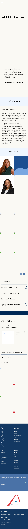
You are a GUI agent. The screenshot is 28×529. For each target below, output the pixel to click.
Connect (4, 173)
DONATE (3, 484)
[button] (24, 274)
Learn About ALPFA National (13, 82)
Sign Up (13, 381)
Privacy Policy (3, 524)
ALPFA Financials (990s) (6, 522)
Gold (20, 325)
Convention (17, 435)
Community (14, 327)
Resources (17, 441)
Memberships (4, 455)
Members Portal (16, 455)
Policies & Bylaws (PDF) (5, 519)
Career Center (16, 461)
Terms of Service (4, 517)
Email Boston (13, 409)
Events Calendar (16, 467)
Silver (2, 327)
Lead (2, 325)
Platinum (14, 325)
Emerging (8, 325)
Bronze (7, 327)
